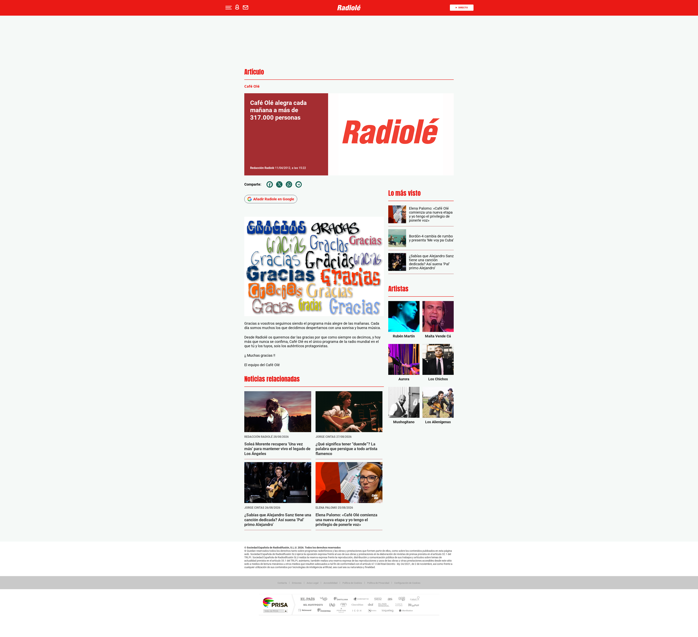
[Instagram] (4, 103)
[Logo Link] (349, 7)
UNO (332, 604)
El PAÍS (307, 599)
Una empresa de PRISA (275, 602)
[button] (228, 7)
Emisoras (297, 583)
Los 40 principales (325, 599)
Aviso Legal (312, 583)
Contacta (282, 583)
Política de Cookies (352, 583)
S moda (372, 610)
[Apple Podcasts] (12, 103)
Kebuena (410, 604)
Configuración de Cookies (407, 583)
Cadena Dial (370, 604)
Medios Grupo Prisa (275, 611)
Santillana (342, 599)
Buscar (47, 30)
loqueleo (388, 610)
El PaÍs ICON (356, 610)
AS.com (388, 599)
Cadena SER (376, 599)
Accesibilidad (330, 583)
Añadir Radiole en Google (273, 199)
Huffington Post (312, 604)
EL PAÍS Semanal (384, 604)
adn (400, 599)
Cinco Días (357, 604)
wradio (343, 604)
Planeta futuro (397, 604)
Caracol (413, 599)
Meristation (405, 610)
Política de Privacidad (378, 583)
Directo (463, 7)
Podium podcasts (341, 610)
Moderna (323, 610)
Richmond (305, 610)
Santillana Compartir (361, 599)
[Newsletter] (246, 7)
